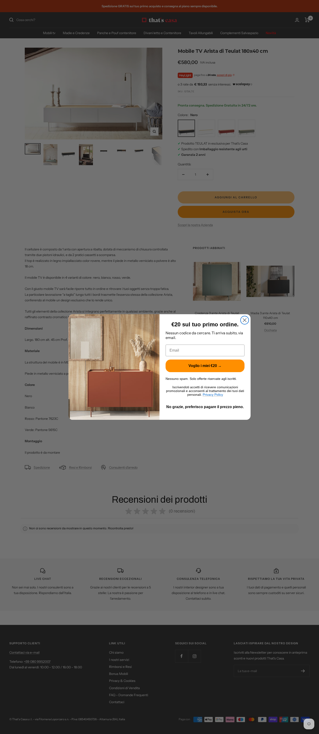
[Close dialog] (245, 320)
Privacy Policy (213, 394)
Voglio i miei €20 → (205, 366)
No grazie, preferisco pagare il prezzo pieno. (205, 407)
